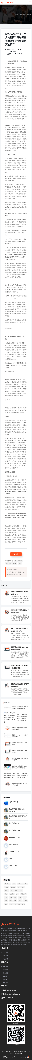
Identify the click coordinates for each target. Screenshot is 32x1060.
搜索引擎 (8, 563)
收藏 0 (14, 51)
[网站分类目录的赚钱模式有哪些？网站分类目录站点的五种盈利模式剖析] (7, 685)
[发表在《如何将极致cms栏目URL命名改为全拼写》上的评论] (6, 831)
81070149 (10, 998)
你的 (15, 901)
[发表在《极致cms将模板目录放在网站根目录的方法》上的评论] (6, 810)
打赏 (16, 554)
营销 (20, 901)
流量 (11, 897)
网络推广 (5, 979)
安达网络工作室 (12, 533)
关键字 (6, 890)
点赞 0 (9, 54)
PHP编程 (24, 884)
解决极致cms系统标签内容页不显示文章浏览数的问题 (19, 767)
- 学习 (14, 837)
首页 (16, 15)
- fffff (14, 823)
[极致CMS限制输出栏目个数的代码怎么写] (7, 784)
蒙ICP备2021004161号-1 (10, 1057)
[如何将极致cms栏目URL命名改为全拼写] (7, 759)
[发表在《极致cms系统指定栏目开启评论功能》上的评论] (6, 866)
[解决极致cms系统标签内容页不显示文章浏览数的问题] (7, 767)
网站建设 (29, 15)
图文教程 (5, 959)
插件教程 (5, 955)
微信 (19, 884)
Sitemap (22, 1057)
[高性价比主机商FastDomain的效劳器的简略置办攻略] (7, 648)
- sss (14, 830)
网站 (20, 563)
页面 (21, 890)
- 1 (11, 858)
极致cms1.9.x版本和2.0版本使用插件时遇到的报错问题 (20, 707)
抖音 (15, 897)
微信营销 (12, 894)
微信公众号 (23, 894)
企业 (6, 901)
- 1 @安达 (13, 865)
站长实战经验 (18, 561)
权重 (6, 897)
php (17, 894)
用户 (19, 887)
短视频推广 (6, 982)
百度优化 (5, 970)
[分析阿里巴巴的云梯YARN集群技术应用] (7, 593)
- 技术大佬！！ (15, 851)
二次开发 (5, 952)
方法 (6, 894)
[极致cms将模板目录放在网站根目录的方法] (7, 728)
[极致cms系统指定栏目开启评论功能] (7, 751)
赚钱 (23, 904)
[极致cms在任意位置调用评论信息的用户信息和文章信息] (10, 775)
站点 (11, 901)
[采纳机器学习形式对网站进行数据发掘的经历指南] (7, 611)
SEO (16, 890)
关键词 (14, 563)
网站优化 (22, 15)
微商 (6, 904)
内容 (23, 887)
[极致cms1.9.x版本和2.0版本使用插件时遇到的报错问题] (7, 707)
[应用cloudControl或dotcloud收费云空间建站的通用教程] (7, 667)
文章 (20, 897)
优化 (24, 897)
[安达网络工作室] (10, 2)
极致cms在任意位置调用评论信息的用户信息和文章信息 (22, 775)
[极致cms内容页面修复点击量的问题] (7, 743)
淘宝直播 (17, 904)
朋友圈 (25, 901)
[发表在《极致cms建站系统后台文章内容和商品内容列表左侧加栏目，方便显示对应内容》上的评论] (6, 803)
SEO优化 (5, 976)
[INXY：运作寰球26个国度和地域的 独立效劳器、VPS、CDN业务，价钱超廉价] (7, 630)
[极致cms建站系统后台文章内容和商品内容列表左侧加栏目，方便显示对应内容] (10, 717)
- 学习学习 (13, 802)
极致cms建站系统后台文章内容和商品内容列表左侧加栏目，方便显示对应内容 (22, 717)
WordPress (8, 884)
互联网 (11, 904)
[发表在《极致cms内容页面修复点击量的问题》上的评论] (6, 859)
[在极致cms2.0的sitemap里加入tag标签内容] (7, 736)
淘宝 (12, 890)
